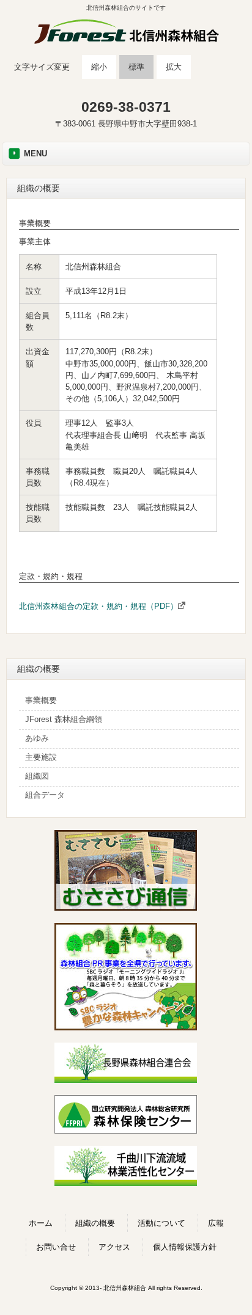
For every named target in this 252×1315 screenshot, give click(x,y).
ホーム (41, 1223)
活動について (161, 1223)
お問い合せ (56, 1246)
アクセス (114, 1246)
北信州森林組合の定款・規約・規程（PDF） (98, 606)
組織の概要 (95, 1223)
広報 (216, 1223)
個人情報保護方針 (185, 1246)
